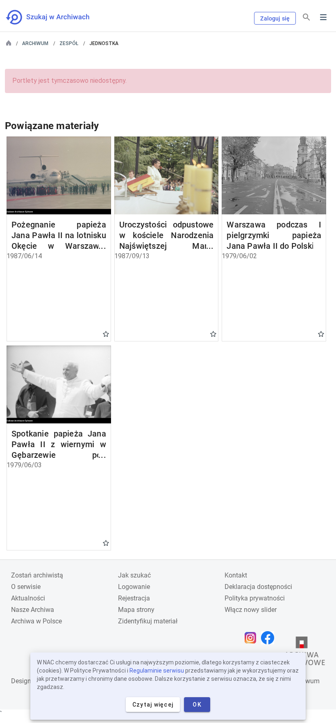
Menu (323, 17)
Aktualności (28, 598)
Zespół (68, 43)
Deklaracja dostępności (258, 587)
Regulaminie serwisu (156, 670)
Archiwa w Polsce (36, 621)
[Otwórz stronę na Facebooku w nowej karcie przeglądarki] (269, 637)
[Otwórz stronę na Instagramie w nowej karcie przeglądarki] (252, 637)
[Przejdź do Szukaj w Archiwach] (55, 17)
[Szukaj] (306, 17)
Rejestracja (134, 598)
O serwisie (26, 587)
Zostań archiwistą (37, 575)
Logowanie (134, 587)
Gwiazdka (106, 334)
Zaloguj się (275, 18)
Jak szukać (134, 575)
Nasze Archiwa (32, 610)
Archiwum (35, 43)
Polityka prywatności (255, 598)
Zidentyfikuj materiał (147, 621)
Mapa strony (136, 610)
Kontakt (236, 575)
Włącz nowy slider (251, 610)
